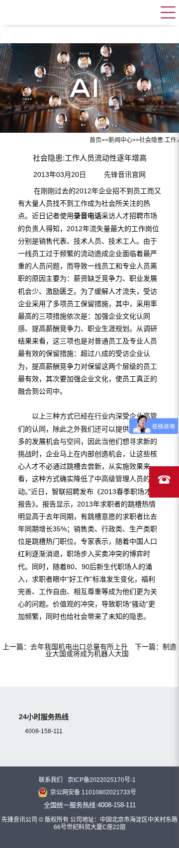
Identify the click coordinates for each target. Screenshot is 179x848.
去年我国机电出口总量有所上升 (79, 647)
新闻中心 (120, 140)
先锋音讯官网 (125, 174)
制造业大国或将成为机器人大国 (111, 650)
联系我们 (51, 779)
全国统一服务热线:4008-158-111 (90, 805)
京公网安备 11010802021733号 (93, 792)
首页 (95, 140)
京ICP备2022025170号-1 (102, 779)
